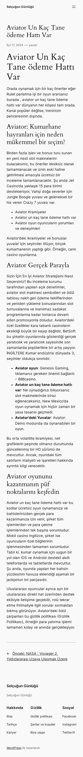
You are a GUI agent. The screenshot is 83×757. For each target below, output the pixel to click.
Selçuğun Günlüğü (20, 6)
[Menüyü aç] (73, 6)
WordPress (14, 748)
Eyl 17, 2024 (15, 45)
